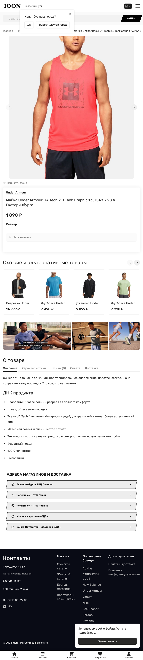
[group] (71, 107)
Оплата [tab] (75, 368)
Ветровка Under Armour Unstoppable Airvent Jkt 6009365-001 (17, 303)
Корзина (71, 655)
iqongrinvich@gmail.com (17, 573)
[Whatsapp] (10, 606)
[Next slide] (134, 107)
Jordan (88, 615)
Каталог (43, 657)
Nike (86, 603)
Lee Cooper (90, 609)
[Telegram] (5, 606)
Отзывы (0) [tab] (58, 368)
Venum (87, 597)
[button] (71, 175)
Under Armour (16, 192)
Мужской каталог (63, 566)
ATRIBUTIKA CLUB (91, 576)
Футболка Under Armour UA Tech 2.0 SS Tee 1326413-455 (53, 303)
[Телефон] (128, 6)
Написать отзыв (17, 183)
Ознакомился (107, 641)
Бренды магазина (64, 587)
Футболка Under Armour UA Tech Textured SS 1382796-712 (123, 303)
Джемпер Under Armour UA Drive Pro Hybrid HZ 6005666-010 (87, 303)
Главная (8, 30)
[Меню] (137, 6)
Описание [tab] (10, 368)
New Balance (92, 584)
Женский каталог (64, 576)
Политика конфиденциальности (124, 572)
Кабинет (129, 657)
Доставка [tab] (91, 368)
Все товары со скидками (66, 597)
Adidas (87, 568)
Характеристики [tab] (34, 368)
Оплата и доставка (121, 564)
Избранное (100, 655)
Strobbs (88, 621)
